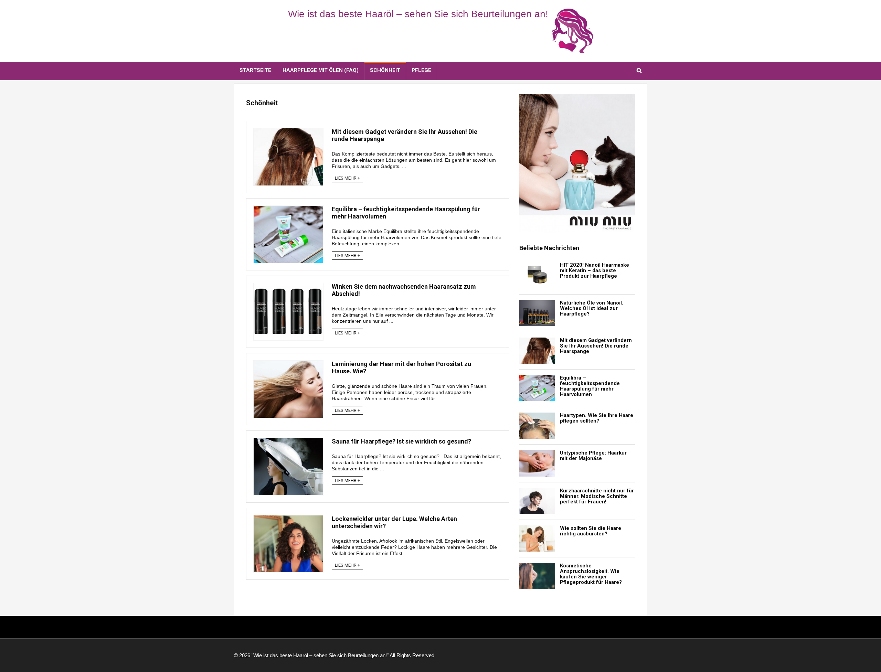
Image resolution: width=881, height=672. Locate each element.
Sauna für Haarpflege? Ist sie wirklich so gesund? (401, 441)
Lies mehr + (347, 178)
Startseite (255, 70)
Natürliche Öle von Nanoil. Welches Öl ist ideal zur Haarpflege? (591, 308)
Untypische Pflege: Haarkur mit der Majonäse (593, 455)
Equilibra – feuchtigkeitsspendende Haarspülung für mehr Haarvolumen (590, 386)
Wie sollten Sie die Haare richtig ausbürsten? (590, 531)
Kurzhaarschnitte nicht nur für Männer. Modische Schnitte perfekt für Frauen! (597, 496)
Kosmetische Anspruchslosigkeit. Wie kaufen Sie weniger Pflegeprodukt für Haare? (591, 574)
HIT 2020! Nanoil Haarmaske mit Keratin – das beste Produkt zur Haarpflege (594, 270)
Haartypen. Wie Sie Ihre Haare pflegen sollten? (596, 418)
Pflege (421, 70)
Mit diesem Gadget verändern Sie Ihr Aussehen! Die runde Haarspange (596, 345)
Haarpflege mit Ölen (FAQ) (321, 70)
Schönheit (385, 70)
